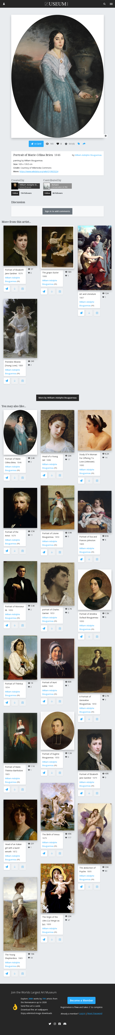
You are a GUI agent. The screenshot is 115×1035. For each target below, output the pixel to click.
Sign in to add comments (57, 211)
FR (18, 281)
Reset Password (94, 1013)
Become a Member (81, 1000)
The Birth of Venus (51, 834)
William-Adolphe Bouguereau (88, 155)
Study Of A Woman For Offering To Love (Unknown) (88, 458)
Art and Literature (87, 294)
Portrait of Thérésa (14, 683)
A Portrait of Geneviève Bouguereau (85, 700)
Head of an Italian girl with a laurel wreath (13, 848)
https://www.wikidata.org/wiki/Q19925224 (39, 171)
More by (58, 397)
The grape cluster (50, 272)
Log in (82, 1013)
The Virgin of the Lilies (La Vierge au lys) (50, 921)
